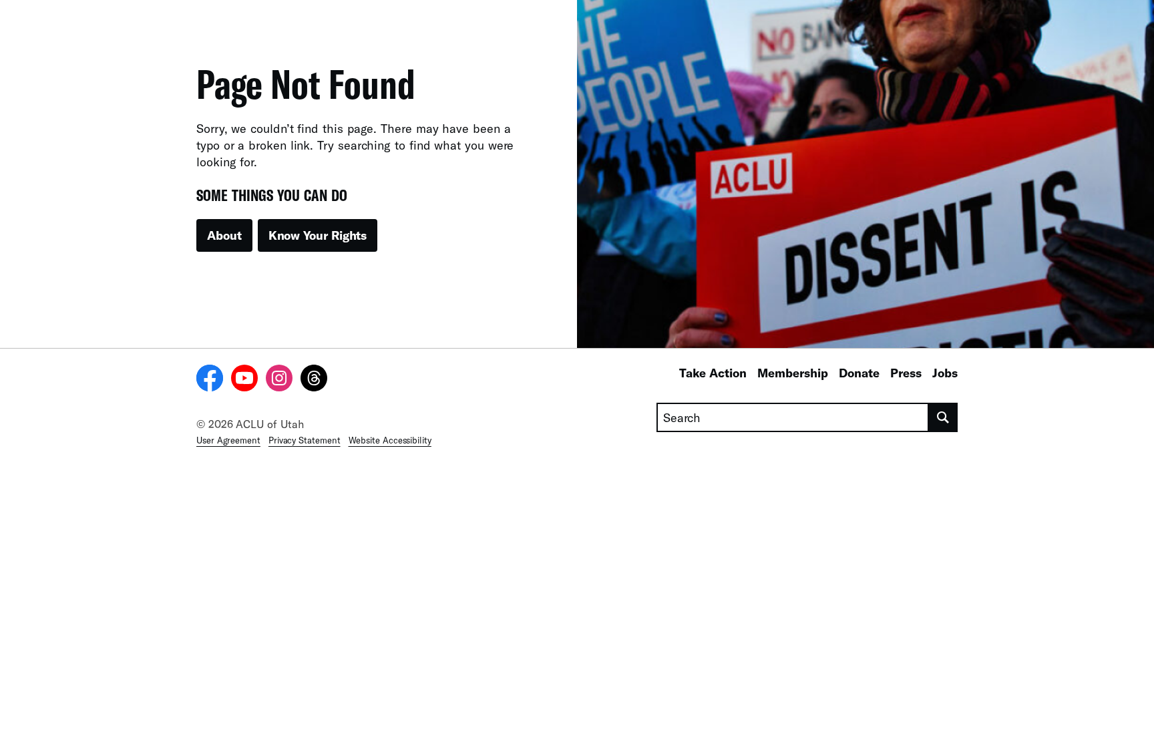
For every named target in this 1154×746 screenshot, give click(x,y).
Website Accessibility (390, 440)
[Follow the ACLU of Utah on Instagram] (279, 380)
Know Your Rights (317, 235)
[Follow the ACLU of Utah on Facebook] (209, 380)
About (224, 235)
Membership (792, 372)
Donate (859, 372)
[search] (943, 417)
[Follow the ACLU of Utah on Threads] (314, 380)
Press (906, 372)
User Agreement (228, 440)
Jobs (945, 372)
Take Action (713, 372)
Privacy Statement (304, 440)
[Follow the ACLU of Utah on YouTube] (244, 380)
